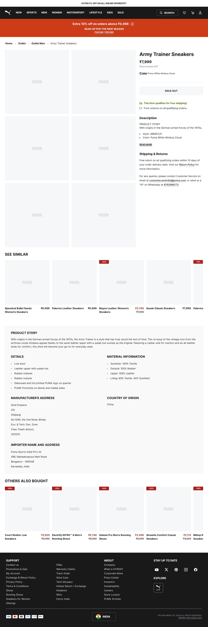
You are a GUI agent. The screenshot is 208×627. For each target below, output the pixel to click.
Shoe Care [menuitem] (62, 577)
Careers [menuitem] (108, 590)
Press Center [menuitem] (111, 577)
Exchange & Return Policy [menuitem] (21, 577)
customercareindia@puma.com (167, 180)
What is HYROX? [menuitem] (113, 569)
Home (8, 43)
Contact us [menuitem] (12, 564)
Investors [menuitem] (109, 581)
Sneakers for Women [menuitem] (18, 598)
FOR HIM (99, 32)
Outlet (22, 43)
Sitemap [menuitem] (11, 603)
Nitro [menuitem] (59, 594)
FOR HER (109, 32)
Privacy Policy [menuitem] (14, 581)
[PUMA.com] (7, 13)
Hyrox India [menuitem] (63, 598)
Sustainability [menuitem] (111, 586)
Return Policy (187, 164)
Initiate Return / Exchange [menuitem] (71, 586)
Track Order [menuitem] (63, 573)
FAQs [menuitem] (59, 564)
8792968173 (171, 184)
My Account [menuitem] (13, 573)
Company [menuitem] (109, 564)
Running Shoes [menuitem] (14, 594)
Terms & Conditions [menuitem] (17, 586)
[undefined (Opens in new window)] (158, 587)
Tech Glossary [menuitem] (64, 581)
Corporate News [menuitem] (113, 573)
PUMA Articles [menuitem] (112, 598)
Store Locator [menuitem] (112, 594)
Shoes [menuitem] (9, 590)
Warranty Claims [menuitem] (65, 569)
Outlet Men (38, 43)
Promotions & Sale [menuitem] (16, 569)
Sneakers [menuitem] (61, 590)
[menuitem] (18, 12)
